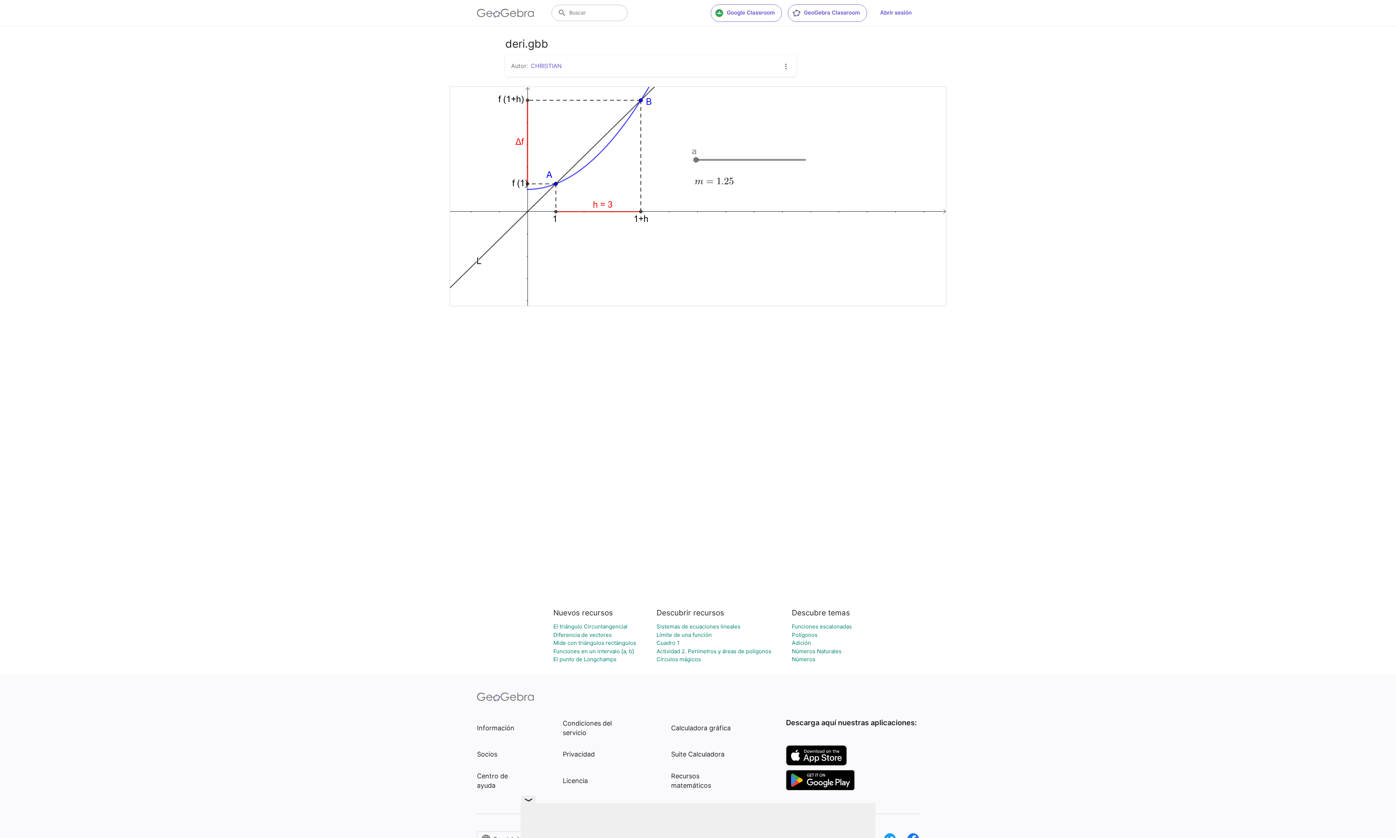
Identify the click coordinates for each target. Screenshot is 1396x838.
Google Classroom (751, 12)
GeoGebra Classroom (832, 12)
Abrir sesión (896, 12)
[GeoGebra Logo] (505, 13)
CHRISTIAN (546, 65)
